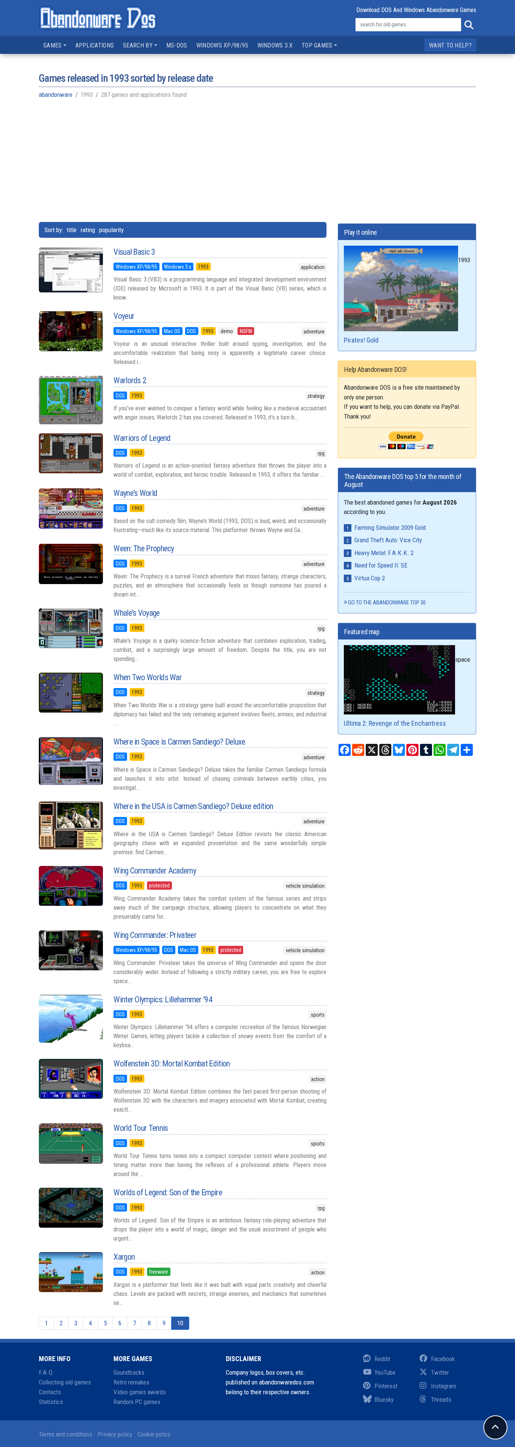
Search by (138, 45)
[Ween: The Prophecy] (70, 564)
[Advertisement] (257, 160)
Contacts (50, 1392)
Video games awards (139, 1392)
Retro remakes (131, 1382)
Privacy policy (115, 1434)
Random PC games (136, 1402)
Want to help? (450, 45)
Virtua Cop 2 (369, 578)
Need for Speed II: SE (381, 565)
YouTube (384, 1372)
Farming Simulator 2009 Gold (390, 527)
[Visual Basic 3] (70, 269)
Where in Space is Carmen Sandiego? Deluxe (179, 741)
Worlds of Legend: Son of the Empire (167, 1192)
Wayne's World (135, 493)
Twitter (440, 1372)
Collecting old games (65, 1382)
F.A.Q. (46, 1372)
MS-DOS (176, 45)
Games (52, 45)
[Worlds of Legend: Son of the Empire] (70, 1208)
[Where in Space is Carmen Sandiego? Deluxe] (70, 761)
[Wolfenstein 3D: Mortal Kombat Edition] (70, 1079)
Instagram (443, 1386)
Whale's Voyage (136, 613)
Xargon (124, 1257)
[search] (468, 25)
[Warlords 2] (70, 400)
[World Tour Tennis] (70, 1143)
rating (88, 230)
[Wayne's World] (70, 508)
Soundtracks (128, 1372)
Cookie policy (154, 1434)
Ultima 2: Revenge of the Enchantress (395, 723)
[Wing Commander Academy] (70, 886)
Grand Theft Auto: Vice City (388, 540)
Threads (441, 1399)
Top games (317, 45)
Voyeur (123, 316)
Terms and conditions (65, 1434)
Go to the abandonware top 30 (387, 602)
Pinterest (385, 1386)
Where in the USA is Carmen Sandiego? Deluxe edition (193, 806)
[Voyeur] (70, 331)
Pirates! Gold (361, 340)
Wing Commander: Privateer (154, 935)
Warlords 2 (129, 380)
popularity (111, 230)
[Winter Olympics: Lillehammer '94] (70, 1019)
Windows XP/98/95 (222, 45)
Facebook (443, 1359)
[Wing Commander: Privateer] (70, 950)
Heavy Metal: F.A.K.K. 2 (384, 553)
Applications (94, 45)
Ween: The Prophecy (143, 548)
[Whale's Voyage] (70, 628)
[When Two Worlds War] (70, 693)
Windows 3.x (275, 45)
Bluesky (384, 1399)
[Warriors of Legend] (70, 453)
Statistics (51, 1402)
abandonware (55, 94)
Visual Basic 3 (134, 252)
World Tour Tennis (140, 1128)
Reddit (382, 1359)
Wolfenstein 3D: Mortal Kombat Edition (171, 1063)
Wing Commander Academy (154, 870)
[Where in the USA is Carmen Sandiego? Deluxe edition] (70, 825)
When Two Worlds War (147, 677)
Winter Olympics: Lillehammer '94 (162, 999)
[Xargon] (70, 1272)
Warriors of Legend (141, 438)
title (72, 230)
